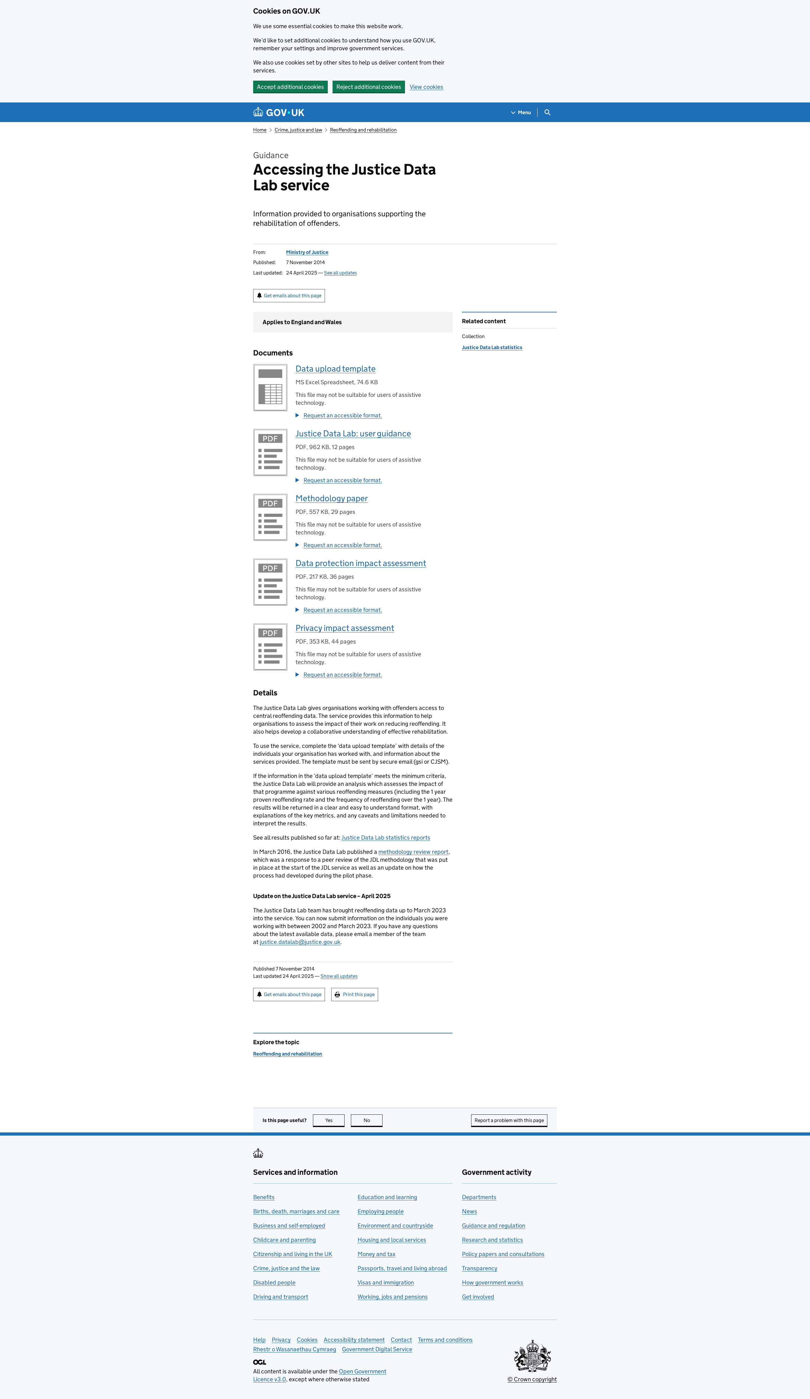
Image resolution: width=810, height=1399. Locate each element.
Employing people (381, 1211)
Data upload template (336, 368)
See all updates (340, 273)
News (469, 1211)
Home (259, 130)
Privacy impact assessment (345, 628)
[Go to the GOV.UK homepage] (278, 112)
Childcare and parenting (284, 1239)
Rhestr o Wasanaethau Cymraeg (294, 1349)
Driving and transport (280, 1296)
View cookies (426, 87)
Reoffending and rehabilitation (363, 130)
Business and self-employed (289, 1225)
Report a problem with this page (509, 1120)
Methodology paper (332, 498)
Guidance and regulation (493, 1225)
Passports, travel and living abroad (402, 1268)
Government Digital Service (377, 1349)
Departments (479, 1197)
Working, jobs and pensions (393, 1296)
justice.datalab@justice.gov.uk (300, 942)
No (373, 1120)
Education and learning (387, 1197)
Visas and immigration (386, 1282)
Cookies (307, 1339)
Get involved (478, 1296)
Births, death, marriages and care (296, 1211)
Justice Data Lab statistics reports (385, 837)
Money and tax (377, 1254)
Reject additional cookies (368, 86)
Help (259, 1339)
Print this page (359, 994)
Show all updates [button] (339, 976)
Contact (401, 1339)
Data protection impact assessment (361, 563)
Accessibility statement (354, 1339)
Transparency (479, 1268)
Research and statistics (492, 1239)
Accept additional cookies (290, 86)
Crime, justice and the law (286, 1268)
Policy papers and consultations (503, 1254)
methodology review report (413, 851)
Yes (335, 1120)
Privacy (281, 1339)
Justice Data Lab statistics (492, 347)
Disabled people (274, 1282)
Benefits (264, 1197)
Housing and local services (392, 1239)
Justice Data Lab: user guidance (353, 433)
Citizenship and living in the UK (292, 1254)
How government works (492, 1282)
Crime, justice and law (298, 130)
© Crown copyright (532, 1379)
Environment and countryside (395, 1225)
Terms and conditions (445, 1339)
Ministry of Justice (307, 252)
